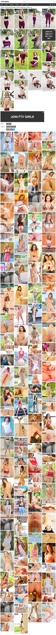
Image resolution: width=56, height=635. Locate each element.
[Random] (50, 4)
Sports (13, 126)
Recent (6, 4)
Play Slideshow (52, 7)
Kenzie (8, 123)
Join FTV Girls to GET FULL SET (49, 35)
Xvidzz (26, 4)
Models (17, 4)
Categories (12, 4)
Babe (8, 126)
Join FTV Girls (22, 117)
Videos (21, 4)
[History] (52, 4)
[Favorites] (54, 4)
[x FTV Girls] (5, 1)
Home (2, 4)
